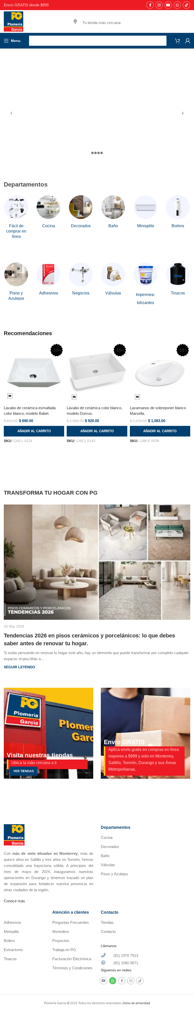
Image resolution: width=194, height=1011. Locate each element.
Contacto (108, 931)
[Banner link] (48, 733)
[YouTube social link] (168, 5)
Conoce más (14, 901)
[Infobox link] (16, 217)
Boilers (9, 940)
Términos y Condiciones (72, 968)
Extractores (13, 950)
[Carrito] (178, 41)
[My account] (188, 41)
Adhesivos (12, 922)
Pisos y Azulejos (114, 874)
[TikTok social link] (186, 5)
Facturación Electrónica (71, 959)
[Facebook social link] (150, 5)
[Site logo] (13, 21)
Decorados (110, 846)
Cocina (106, 837)
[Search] (97, 41)
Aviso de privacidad (136, 1003)
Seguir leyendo (19, 667)
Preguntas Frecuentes (70, 922)
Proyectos (60, 940)
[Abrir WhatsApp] (181, 998)
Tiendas (107, 922)
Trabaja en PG (64, 950)
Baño (105, 856)
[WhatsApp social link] (177, 5)
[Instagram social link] (159, 5)
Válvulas (108, 865)
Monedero (60, 931)
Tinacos (10, 959)
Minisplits (11, 931)
